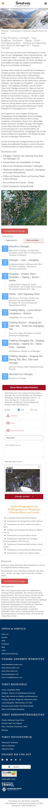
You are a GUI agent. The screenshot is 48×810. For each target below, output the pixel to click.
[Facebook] (2, 760)
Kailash (19, 723)
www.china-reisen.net (9, 671)
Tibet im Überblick (8, 746)
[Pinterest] (16, 760)
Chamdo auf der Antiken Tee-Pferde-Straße (18, 706)
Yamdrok (10, 726)
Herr (22, 410)
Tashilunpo (18, 726)
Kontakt (4, 637)
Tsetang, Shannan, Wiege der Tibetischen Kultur (19, 699)
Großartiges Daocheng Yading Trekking (21, 518)
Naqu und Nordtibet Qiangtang (13, 709)
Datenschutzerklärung (10, 654)
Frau (35, 410)
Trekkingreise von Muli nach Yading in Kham (23, 553)
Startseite (4, 31)
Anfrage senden (22, 496)
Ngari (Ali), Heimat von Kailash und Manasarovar (20, 696)
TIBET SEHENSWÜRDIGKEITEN (23, 714)
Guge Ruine (19, 720)
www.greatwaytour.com (10, 674)
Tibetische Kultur (8, 749)
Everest (4, 723)
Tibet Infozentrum (17, 737)
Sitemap (5, 730)
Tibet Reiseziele (14, 684)
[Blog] (20, 760)
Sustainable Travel (8, 779)
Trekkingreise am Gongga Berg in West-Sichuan (25, 521)
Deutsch (16, 767)
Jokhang (11, 720)
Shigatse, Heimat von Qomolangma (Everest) (18, 693)
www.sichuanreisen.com (10, 668)
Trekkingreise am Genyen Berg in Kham (21, 535)
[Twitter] (11, 760)
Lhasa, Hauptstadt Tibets (11, 690)
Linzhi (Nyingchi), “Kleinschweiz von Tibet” (17, 703)
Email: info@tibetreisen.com (12, 677)
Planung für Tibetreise (10, 742)
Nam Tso (12, 723)
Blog (3, 647)
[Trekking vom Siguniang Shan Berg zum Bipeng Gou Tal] (24, 208)
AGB (3, 641)
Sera (3, 726)
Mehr (26, 726)
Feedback (5, 644)
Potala (4, 720)
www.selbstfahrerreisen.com (12, 664)
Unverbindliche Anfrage (14, 231)
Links (3, 650)
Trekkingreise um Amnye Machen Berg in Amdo (24, 550)
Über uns (5, 634)
